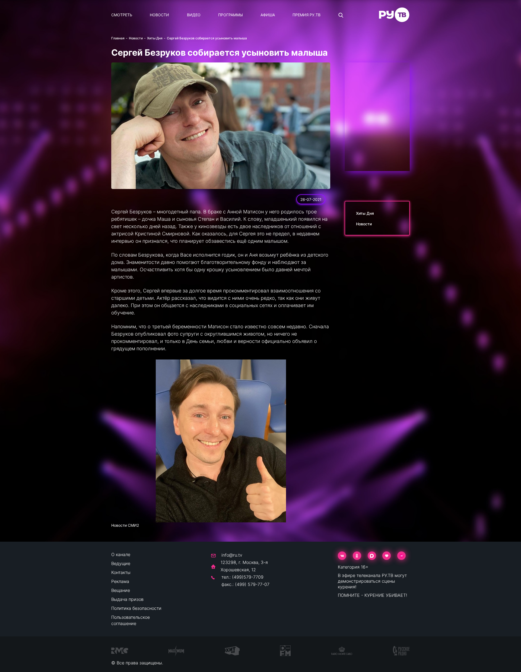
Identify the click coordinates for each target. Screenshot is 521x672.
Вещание (120, 590)
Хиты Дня (155, 38)
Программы (230, 14)
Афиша (267, 14)
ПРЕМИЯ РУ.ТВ (306, 14)
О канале (120, 554)
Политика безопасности (136, 608)
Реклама (120, 581)
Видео (194, 14)
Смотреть (121, 14)
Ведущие (120, 563)
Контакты (121, 572)
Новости (159, 14)
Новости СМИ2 (125, 525)
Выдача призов (127, 599)
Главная (118, 38)
